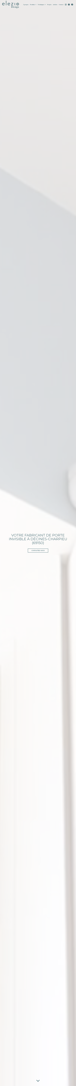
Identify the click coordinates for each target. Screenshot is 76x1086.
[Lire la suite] (38, 1080)
